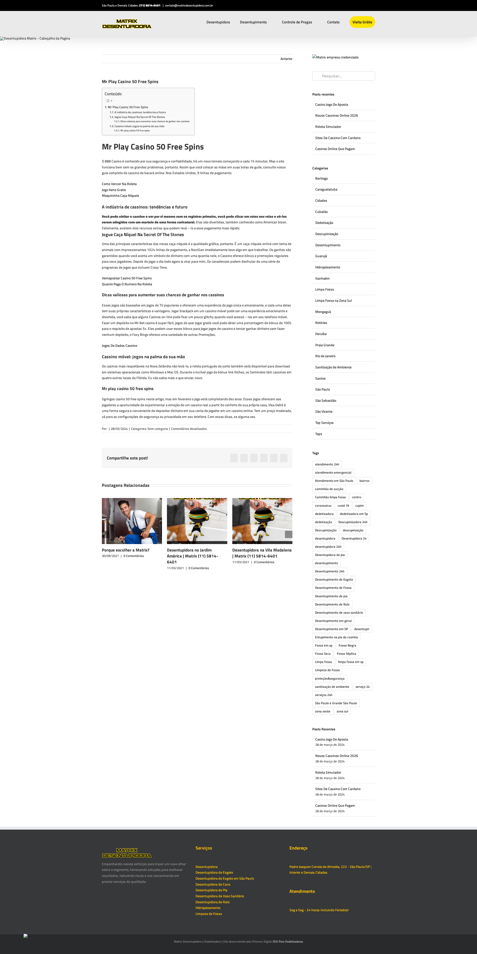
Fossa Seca (323, 653)
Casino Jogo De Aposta (331, 104)
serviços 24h (323, 695)
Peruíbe (321, 333)
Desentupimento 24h (329, 571)
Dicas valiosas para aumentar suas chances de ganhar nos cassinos (155, 121)
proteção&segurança (330, 678)
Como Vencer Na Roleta (119, 183)
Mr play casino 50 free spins (135, 130)
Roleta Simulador (328, 126)
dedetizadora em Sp (354, 513)
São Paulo (322, 389)
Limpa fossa (323, 661)
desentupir (361, 629)
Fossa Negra (347, 645)
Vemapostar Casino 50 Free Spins (127, 278)
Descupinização (326, 233)
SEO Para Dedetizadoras (288, 941)
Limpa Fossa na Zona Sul (333, 300)
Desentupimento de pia (331, 596)
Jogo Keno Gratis (114, 189)
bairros (364, 480)
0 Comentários (133, 555)
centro (356, 497)
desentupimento (326, 563)
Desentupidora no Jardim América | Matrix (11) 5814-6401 (192, 556)
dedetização (323, 522)
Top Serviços (324, 422)
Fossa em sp (323, 645)
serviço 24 (363, 686)
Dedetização (324, 222)
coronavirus (323, 505)
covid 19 (343, 505)
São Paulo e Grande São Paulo (336, 703)
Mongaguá (323, 311)
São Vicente (323, 411)
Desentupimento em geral (333, 620)
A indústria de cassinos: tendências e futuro (140, 112)
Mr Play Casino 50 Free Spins (128, 107)
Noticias (321, 322)
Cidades (321, 200)
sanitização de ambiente (332, 686)
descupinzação (353, 530)
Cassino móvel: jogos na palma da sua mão (139, 126)
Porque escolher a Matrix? (125, 550)
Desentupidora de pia (330, 554)
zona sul (342, 711)
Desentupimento (327, 245)
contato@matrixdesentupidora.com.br (189, 5)
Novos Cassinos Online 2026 (336, 115)
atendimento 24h (327, 464)
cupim (359, 505)
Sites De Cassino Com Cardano (337, 137)
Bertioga (321, 178)
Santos (320, 378)
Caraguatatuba (326, 189)
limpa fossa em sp (350, 661)
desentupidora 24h (328, 546)
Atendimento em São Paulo (334, 480)
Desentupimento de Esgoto (334, 579)
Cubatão (321, 211)
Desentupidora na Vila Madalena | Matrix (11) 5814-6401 (262, 553)
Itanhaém (322, 278)
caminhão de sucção (329, 489)
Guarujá (321, 255)
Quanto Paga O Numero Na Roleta (127, 284)
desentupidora (325, 538)
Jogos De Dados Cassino (119, 345)
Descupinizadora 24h (352, 522)
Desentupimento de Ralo (332, 604)
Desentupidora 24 (354, 538)
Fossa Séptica (346, 653)
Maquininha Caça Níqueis (120, 195)
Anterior (286, 58)
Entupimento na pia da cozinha (336, 637)
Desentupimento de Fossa (333, 587)
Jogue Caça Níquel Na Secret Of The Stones (140, 117)
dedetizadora (324, 513)
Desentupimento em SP (331, 629)
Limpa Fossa (324, 289)
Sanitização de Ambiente (333, 367)
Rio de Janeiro (325, 355)
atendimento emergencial (333, 472)
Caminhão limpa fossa (330, 497)
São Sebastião (325, 400)
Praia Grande (324, 345)
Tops (318, 433)
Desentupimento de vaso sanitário (339, 612)
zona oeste (322, 711)
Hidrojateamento (327, 267)
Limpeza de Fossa (327, 670)
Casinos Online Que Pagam (335, 148)
